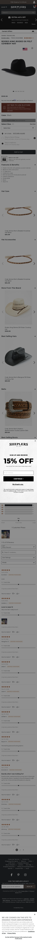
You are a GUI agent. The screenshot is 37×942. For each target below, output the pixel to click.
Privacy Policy (11, 933)
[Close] (35, 914)
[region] (18, 927)
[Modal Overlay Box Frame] (18, 471)
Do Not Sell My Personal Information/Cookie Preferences (18, 937)
